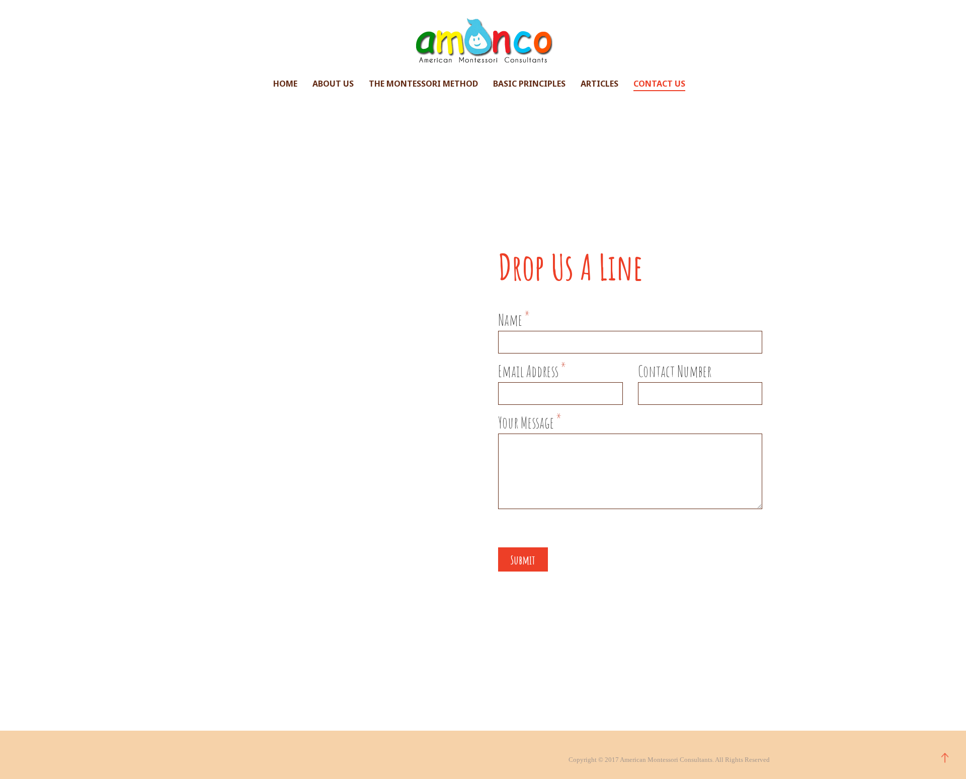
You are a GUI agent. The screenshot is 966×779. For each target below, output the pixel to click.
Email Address (532, 372)
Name (514, 320)
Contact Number (674, 372)
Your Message (529, 423)
